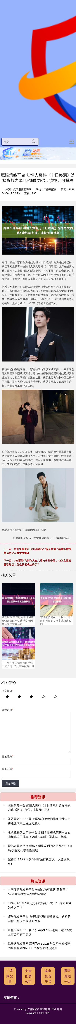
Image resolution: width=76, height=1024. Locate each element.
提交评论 (10, 783)
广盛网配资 (9, 976)
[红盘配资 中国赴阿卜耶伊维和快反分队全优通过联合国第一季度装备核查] (18, 599)
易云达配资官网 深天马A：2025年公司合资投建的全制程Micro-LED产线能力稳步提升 (39, 945)
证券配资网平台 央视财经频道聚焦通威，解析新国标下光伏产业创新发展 (39, 918)
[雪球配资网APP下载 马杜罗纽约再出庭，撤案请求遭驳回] (56, 599)
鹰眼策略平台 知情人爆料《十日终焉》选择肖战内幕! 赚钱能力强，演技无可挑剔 (39, 807)
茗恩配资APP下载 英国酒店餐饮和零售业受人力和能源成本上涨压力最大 (39, 821)
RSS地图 (45, 1009)
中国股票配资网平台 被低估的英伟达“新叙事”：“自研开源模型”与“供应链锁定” (38, 891)
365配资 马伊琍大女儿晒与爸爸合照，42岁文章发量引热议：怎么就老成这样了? (37, 562)
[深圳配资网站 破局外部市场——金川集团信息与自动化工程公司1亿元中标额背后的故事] (18, 643)
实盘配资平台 (48, 976)
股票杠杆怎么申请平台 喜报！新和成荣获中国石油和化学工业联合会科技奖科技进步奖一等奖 (39, 834)
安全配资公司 (28, 976)
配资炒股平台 (67, 976)
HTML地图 (56, 1009)
